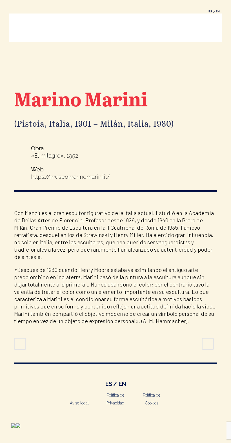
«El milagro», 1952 (54, 155)
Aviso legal (79, 403)
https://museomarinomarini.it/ (70, 176)
